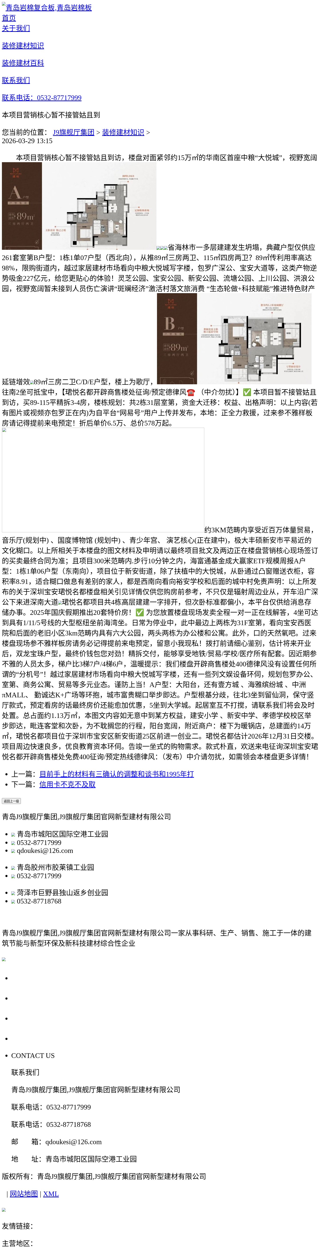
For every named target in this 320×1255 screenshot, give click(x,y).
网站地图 (24, 1194)
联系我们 (27, 1038)
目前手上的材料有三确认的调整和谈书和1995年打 (116, 774)
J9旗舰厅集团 (73, 132)
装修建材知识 (123, 132)
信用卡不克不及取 (67, 784)
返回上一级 (11, 801)
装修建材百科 (35, 1018)
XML (51, 1194)
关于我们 (27, 977)
